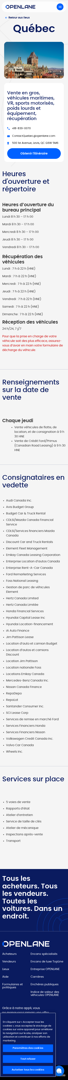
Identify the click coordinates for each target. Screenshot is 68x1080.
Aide (5, 976)
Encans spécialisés (44, 954)
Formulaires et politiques (12, 986)
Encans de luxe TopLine (47, 961)
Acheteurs (9, 954)
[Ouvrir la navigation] (60, 6)
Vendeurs (9, 961)
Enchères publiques (45, 984)
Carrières (37, 976)
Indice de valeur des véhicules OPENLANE (45, 993)
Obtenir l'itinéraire (34, 153)
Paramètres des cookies (28, 1048)
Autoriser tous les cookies (28, 1070)
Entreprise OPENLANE (45, 969)
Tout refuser (28, 1059)
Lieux (5, 969)
